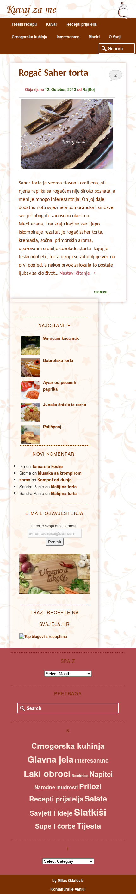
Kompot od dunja (54, 480)
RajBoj (89, 89)
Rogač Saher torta (53, 73)
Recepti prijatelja (81, 24)
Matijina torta (64, 486)
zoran (24, 480)
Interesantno (68, 36)
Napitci (101, 774)
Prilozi (90, 786)
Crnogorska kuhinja (29, 36)
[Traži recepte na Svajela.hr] (43, 636)
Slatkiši (100, 292)
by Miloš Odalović (68, 880)
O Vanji (115, 36)
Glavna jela (50, 759)
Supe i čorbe (55, 826)
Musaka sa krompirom (60, 473)
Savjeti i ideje (51, 813)
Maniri (94, 36)
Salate (96, 798)
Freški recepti (24, 24)
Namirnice (80, 775)
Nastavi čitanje (77, 273)
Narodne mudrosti (56, 787)
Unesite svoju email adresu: (54, 525)
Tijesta (89, 825)
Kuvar (51, 24)
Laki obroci (47, 773)
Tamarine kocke (47, 466)
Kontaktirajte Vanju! (68, 889)
